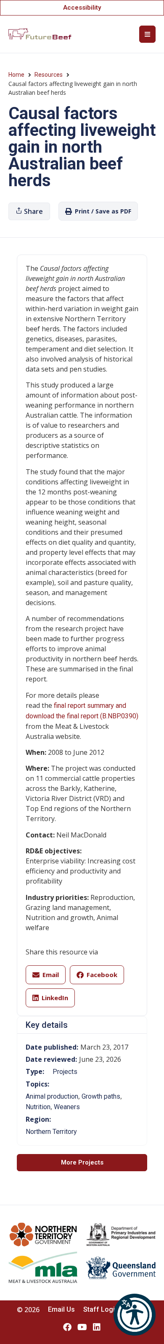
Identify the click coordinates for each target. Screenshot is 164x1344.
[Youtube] (82, 1327)
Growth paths (101, 1096)
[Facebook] (67, 1327)
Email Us (61, 1309)
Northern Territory (51, 1132)
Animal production (52, 1096)
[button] (135, 1315)
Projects (65, 1072)
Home (16, 74)
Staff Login (101, 1309)
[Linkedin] (97, 1327)
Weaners (67, 1107)
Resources (48, 74)
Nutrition (38, 1107)
